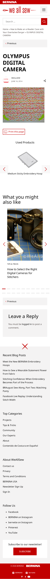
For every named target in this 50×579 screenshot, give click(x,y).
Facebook (13, 511)
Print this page (16, 131)
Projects (7, 419)
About (6, 440)
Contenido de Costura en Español (20, 445)
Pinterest (13, 527)
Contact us (8, 466)
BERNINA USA (10, 481)
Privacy (6, 471)
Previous (11, 43)
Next (46, 169)
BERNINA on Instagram (20, 517)
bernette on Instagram (20, 522)
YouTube (12, 532)
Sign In (6, 491)
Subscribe (25, 551)
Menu (43, 9)
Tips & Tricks (12, 264)
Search (44, 21)
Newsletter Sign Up (13, 486)
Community (9, 430)
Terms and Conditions (14, 476)
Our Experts (9, 435)
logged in (27, 324)
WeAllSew (15, 78)
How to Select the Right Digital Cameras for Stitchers (22, 273)
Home (5, 29)
